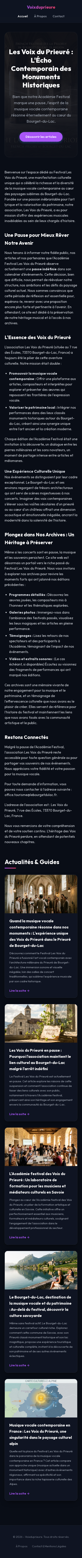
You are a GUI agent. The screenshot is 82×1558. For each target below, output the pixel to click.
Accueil (23, 16)
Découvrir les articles (41, 137)
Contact (58, 16)
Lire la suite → (19, 990)
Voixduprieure (41, 7)
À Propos (40, 16)
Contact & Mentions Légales (49, 1546)
